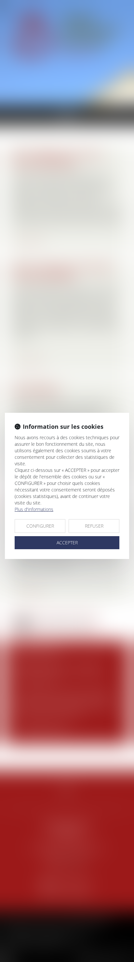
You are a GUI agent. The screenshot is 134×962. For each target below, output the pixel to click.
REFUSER (94, 526)
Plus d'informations (34, 509)
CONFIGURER (40, 526)
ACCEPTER (67, 542)
